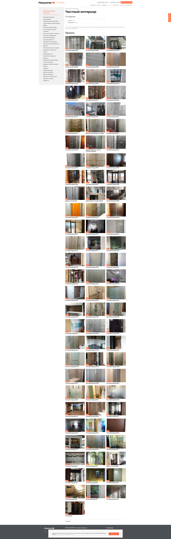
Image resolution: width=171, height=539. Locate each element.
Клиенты (110, 5)
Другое (76, 22)
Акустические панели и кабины (49, 30)
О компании (93, 5)
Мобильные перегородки (50, 60)
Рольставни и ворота (49, 56)
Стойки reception (48, 62)
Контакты (122, 5)
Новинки (45, 68)
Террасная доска (48, 70)
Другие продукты (48, 74)
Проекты (99, 5)
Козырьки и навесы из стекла (49, 51)
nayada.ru (127, 5)
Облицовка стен (48, 54)
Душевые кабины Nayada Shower (50, 65)
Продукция (104, 5)
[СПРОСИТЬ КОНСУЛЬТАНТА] (169, 14)
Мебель (45, 58)
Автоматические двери (50, 27)
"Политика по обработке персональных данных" (65, 534)
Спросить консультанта (50, 76)
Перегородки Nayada (49, 12)
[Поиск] (131, 5)
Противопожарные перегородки (48, 18)
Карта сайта (110, 527)
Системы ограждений (49, 35)
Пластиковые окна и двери (51, 48)
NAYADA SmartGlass (49, 37)
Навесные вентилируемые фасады (51, 45)
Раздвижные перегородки (50, 21)
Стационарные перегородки (51, 23)
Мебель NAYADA (48, 72)
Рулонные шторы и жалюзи (51, 33)
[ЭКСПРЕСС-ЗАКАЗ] (169, 17)
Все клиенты (68, 521)
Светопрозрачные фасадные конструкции (50, 40)
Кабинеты (46, 80)
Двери (45, 25)
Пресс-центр (116, 5)
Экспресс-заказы (48, 78)
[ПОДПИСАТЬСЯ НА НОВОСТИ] (169, 20)
